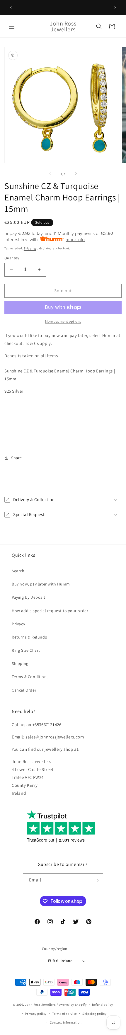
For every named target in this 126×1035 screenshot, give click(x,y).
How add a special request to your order (50, 610)
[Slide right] (75, 173)
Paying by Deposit (28, 597)
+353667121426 (47, 724)
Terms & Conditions (30, 676)
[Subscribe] (96, 880)
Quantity (11, 258)
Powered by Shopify (72, 1004)
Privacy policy (36, 1014)
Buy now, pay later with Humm (41, 584)
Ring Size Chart (26, 650)
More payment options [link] (63, 321)
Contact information (65, 1022)
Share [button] (16, 457)
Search (18, 570)
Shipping (30, 248)
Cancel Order (24, 690)
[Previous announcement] (10, 7)
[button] (11, 26)
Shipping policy (94, 1014)
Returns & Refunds (29, 637)
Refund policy (102, 1004)
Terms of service (64, 1014)
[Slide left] (50, 173)
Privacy (18, 624)
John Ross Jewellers (40, 1004)
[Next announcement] (115, 7)
